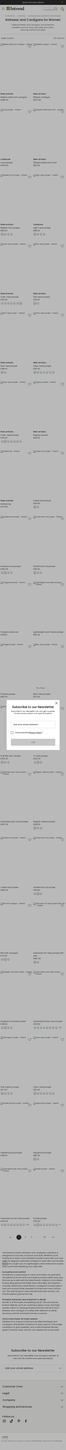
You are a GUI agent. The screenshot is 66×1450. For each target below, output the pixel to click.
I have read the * (29, 732)
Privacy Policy (35, 732)
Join (33, 742)
